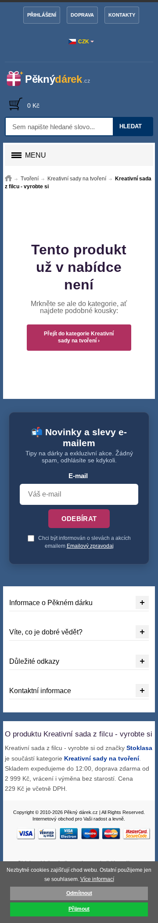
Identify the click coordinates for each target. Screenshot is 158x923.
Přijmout (79, 909)
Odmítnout (79, 893)
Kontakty (121, 15)
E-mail (78, 475)
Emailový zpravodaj (90, 546)
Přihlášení (41, 15)
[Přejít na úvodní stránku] (8, 179)
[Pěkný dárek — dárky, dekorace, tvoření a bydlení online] (54, 79)
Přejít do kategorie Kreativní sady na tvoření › (79, 337)
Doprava (82, 15)
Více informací (97, 879)
